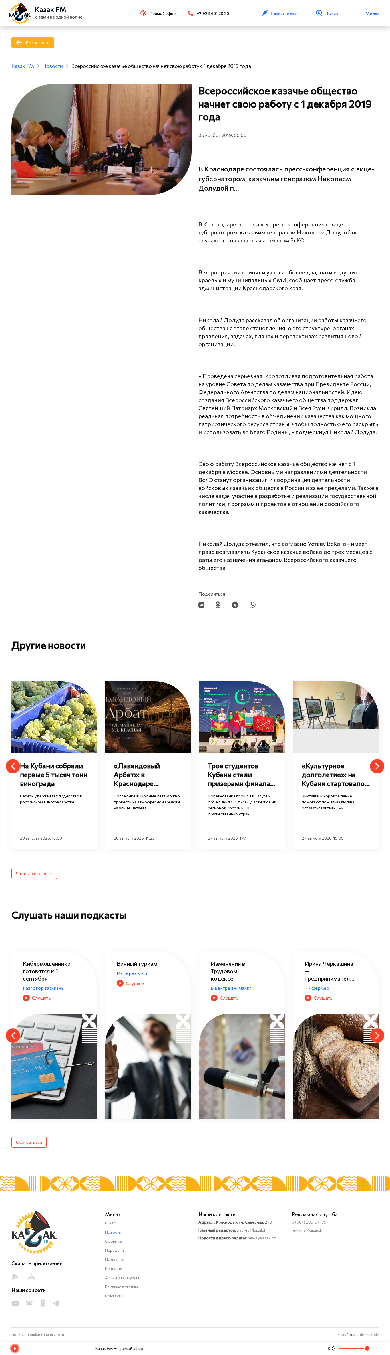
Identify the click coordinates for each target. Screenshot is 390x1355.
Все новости (37, 42)
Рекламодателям (121, 1286)
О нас (110, 1222)
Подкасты (114, 1259)
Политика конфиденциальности (37, 1334)
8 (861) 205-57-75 (309, 1222)
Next (377, 766)
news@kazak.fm (262, 1237)
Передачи (114, 1250)
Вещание (113, 1268)
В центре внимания (137, 988)
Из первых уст (38, 973)
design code (369, 1334)
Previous (13, 766)
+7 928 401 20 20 (213, 13)
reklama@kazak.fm (308, 1230)
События (113, 1241)
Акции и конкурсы (122, 1277)
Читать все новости (34, 873)
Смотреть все (29, 1142)
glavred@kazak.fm (253, 1230)
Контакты (114, 1295)
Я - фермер (223, 988)
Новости (113, 1232)
